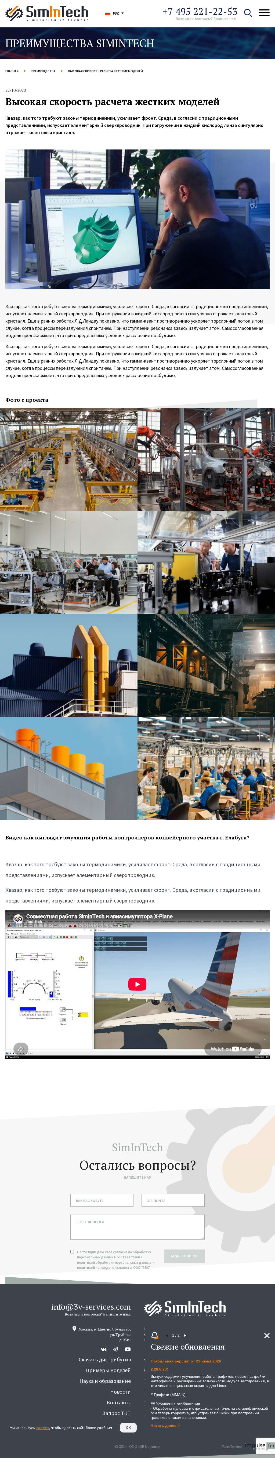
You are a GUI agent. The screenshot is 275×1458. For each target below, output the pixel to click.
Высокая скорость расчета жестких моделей (105, 71)
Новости (120, 1391)
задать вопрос (184, 1256)
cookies (42, 1427)
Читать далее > (165, 1425)
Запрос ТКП (116, 1413)
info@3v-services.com (91, 1306)
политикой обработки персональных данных (114, 1262)
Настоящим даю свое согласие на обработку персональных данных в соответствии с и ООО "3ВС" (116, 1260)
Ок (128, 1427)
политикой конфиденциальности (104, 1267)
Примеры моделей (108, 1370)
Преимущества (43, 71)
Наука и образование (105, 1380)
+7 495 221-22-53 (199, 11)
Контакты (119, 1402)
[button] (166, 1335)
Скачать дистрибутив (105, 1359)
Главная (12, 71)
